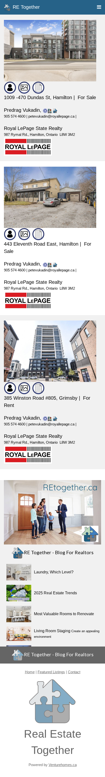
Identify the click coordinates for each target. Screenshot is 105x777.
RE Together (25, 7)
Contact (74, 672)
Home (30, 672)
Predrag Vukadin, (23, 110)
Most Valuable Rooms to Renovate (64, 614)
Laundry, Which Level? (54, 572)
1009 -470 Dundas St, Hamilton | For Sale (50, 97)
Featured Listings (51, 672)
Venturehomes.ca (63, 765)
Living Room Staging (52, 631)
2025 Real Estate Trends (55, 593)
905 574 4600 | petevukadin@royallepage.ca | (40, 116)
